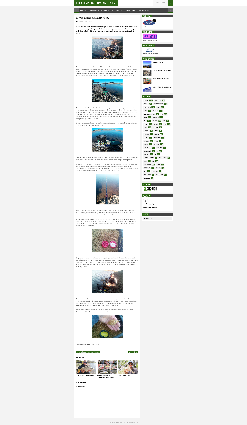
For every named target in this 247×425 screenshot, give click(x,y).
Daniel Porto (83, 10)
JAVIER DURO (91, 352)
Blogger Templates (132, 422)
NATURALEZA (146, 141)
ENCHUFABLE (155, 127)
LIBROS (145, 161)
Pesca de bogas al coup (124, 375)
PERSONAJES (146, 134)
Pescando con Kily (131, 10)
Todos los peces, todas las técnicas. (96, 3)
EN (155, 154)
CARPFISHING (146, 154)
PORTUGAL (156, 134)
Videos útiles (119, 10)
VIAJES (145, 121)
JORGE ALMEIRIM (147, 148)
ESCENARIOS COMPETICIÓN (149, 114)
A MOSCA (145, 127)
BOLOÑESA (158, 168)
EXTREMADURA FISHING (149, 158)
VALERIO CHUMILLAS (158, 104)
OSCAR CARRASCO (147, 164)
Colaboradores (94, 10)
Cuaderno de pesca (144, 10)
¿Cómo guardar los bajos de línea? (162, 87)
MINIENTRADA (159, 148)
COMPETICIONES (147, 107)
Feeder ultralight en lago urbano (85, 375)
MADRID (158, 107)
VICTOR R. (155, 121)
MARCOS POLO (155, 171)
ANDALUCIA (146, 144)
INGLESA (145, 117)
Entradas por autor (107, 10)
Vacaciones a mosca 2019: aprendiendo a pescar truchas (105, 376)
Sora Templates (120, 422)
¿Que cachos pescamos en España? (162, 70)
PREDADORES (156, 117)
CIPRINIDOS (79, 352)
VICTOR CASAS (147, 178)
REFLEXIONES (155, 110)
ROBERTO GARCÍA (147, 151)
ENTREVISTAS (146, 131)
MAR (153, 161)
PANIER (156, 141)
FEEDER (84, 352)
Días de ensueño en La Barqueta (161, 79)
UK (157, 151)
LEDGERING (146, 124)
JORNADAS (97, 352)
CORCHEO (146, 137)
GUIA (162, 114)
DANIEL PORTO (158, 100)
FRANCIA (156, 131)
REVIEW (158, 164)
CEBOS (165, 124)
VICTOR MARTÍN (147, 168)
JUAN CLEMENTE (162, 158)
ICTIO (164, 121)
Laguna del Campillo (158, 62)
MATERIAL (156, 124)
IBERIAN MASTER (157, 137)
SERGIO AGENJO (159, 174)
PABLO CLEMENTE (147, 174)
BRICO (145, 171)
